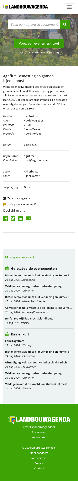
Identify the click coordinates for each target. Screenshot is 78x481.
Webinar (40, 52)
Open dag (53, 52)
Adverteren (39, 432)
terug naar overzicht (21, 257)
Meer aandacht (39, 453)
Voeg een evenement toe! (39, 43)
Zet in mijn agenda (18, 198)
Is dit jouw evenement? (22, 204)
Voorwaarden (39, 458)
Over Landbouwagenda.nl (39, 427)
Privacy (39, 463)
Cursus (28, 52)
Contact (39, 468)
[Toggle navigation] (69, 7)
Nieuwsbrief (39, 437)
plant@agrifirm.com (36, 160)
